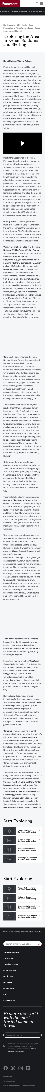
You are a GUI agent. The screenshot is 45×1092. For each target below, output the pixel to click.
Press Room (9, 1000)
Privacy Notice (8, 1077)
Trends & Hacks (10, 964)
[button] (41, 3)
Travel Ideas (8, 958)
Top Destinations (11, 952)
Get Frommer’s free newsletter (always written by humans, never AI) (22, 11)
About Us (7, 982)
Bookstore (8, 976)
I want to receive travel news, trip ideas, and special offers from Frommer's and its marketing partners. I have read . (23, 1047)
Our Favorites (9, 970)
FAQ (5, 994)
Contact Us (8, 988)
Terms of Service (9, 1081)
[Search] (38, 943)
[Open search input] (36, 3)
